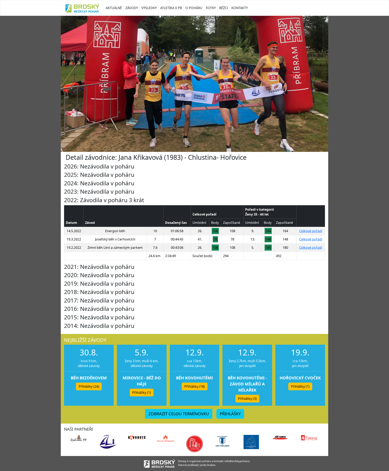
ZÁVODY (131, 8)
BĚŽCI (223, 8)
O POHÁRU (193, 8)
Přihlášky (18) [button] (194, 386)
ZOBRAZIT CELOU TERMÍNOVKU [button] (179, 413)
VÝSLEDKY (149, 8)
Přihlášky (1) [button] (141, 392)
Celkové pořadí (310, 231)
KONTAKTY (239, 8)
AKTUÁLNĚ (114, 8)
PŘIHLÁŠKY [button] (230, 413)
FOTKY (211, 8)
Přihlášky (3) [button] (247, 398)
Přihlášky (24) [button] (89, 386)
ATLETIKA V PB (171, 8)
